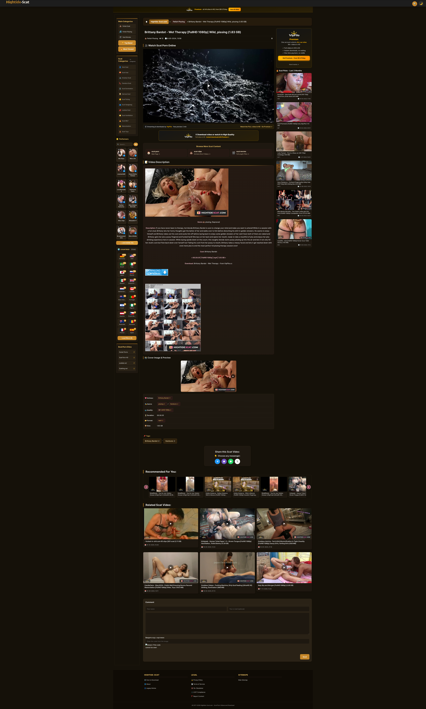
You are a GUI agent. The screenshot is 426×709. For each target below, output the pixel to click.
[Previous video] (146, 487)
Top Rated (127, 43)
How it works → (294, 64)
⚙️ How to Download (151, 680)
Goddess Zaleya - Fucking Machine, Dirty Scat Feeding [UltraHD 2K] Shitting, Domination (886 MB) (226, 586)
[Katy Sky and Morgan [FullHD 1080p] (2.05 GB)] (284, 567)
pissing (160, 404)
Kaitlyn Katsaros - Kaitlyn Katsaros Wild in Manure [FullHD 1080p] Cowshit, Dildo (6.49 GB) (217, 495)
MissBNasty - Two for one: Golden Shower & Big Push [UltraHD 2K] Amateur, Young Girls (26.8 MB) (272, 495)
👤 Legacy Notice (150, 688)
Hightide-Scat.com (159, 22)
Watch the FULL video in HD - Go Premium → (256, 127)
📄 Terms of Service (198, 684)
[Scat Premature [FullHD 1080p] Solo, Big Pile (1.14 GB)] (294, 112)
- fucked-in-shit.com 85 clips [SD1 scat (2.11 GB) (163, 541)
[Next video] (309, 487)
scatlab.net (123, 363)
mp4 (160, 420)
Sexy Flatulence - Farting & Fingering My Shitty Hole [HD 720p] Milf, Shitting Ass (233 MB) (293, 183)
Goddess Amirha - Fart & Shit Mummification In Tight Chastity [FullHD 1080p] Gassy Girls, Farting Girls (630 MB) (281, 542)
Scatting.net (123, 368)
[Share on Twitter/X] (237, 461)
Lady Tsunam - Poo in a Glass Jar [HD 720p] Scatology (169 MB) (291, 154)
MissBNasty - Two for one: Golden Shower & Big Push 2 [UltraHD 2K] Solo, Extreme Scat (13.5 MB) (188, 495)
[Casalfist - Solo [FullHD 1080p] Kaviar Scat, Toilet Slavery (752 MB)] (294, 229)
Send (305, 657)
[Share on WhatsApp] (230, 461)
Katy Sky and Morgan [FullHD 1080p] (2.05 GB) (275, 585)
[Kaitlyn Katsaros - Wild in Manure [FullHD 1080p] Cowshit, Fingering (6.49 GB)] (246, 484)
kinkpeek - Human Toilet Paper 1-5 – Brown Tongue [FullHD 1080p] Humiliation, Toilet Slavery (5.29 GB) (301, 495)
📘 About (147, 684)
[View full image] (208, 376)
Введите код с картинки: (154, 638)
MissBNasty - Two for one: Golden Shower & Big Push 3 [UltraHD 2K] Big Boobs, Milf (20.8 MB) (162, 495)
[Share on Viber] (224, 461)
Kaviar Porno (123, 352)
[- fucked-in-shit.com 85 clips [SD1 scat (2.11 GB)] (170, 523)
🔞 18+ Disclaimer (197, 688)
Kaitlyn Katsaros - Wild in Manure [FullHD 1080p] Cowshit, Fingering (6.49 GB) (244, 495)
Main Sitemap (243, 680)
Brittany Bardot (163, 398)
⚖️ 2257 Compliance (198, 692)
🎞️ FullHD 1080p (164, 410)
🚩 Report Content (197, 696)
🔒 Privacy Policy (197, 680)
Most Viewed (127, 49)
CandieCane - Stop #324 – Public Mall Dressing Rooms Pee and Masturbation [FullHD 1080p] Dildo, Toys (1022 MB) (168, 586)
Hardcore (173, 404)
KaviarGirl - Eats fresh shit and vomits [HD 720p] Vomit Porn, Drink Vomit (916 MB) (292, 95)
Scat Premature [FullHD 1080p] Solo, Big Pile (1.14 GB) (293, 124)
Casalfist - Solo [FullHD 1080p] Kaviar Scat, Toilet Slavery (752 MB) (293, 241)
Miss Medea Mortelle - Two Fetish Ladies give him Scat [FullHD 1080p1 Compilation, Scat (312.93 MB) (293, 212)
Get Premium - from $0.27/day (294, 58)
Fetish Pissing (179, 22)
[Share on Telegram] (217, 461)
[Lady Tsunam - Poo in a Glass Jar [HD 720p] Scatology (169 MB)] (294, 141)
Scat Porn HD (123, 357)
